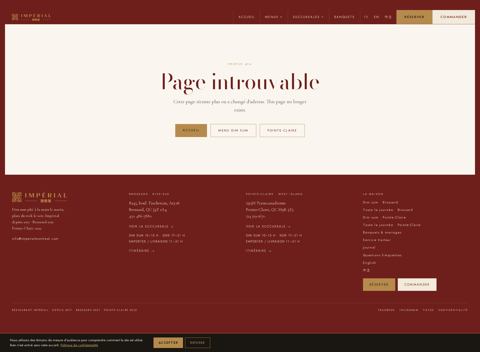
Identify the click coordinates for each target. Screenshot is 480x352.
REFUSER (197, 342)
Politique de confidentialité (79, 345)
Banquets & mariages (382, 232)
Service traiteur (377, 240)
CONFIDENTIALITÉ (453, 310)
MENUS (274, 17)
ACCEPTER (168, 342)
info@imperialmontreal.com (35, 238)
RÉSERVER (414, 17)
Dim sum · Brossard (380, 202)
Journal (369, 247)
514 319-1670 (255, 216)
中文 (388, 17)
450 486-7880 (140, 216)
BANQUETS (344, 17)
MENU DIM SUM (233, 130)
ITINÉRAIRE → (142, 251)
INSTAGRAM (409, 310)
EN (376, 17)
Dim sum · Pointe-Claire (384, 217)
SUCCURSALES (308, 17)
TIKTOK (428, 310)
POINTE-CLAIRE (282, 130)
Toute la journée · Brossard (388, 209)
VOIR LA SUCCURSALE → (151, 226)
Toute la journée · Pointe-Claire (392, 224)
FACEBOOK (386, 310)
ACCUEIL (246, 17)
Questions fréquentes (382, 255)
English (369, 262)
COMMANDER (453, 17)
